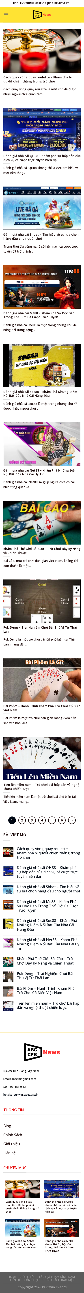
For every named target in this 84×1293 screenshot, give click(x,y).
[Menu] (6, 14)
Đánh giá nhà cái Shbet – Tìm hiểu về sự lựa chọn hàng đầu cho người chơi (48, 889)
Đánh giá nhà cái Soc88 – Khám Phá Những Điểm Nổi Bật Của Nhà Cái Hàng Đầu (47, 925)
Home (12, 1277)
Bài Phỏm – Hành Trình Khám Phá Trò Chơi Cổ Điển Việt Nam (46, 990)
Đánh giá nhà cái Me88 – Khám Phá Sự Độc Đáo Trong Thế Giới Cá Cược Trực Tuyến (47, 906)
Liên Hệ (15, 1280)
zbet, (27, 1095)
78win (34, 1095)
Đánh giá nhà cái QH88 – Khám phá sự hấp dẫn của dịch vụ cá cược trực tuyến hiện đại (47, 872)
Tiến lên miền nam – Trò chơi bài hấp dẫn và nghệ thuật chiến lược (48, 1005)
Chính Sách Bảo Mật (59, 1280)
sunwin (18, 1095)
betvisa (8, 1095)
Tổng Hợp (32, 1280)
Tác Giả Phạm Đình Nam (57, 1277)
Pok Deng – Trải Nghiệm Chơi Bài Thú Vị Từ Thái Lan (45, 975)
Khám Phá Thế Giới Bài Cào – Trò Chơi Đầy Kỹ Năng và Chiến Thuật (45, 961)
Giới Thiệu (27, 1277)
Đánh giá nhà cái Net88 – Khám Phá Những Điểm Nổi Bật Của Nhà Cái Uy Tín (48, 944)
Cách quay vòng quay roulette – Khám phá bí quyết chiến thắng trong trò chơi (48, 853)
